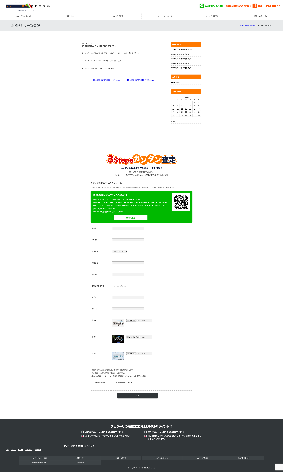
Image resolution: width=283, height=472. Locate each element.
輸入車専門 (38, 450)
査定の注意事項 (118, 16)
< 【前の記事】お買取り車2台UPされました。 (106, 80)
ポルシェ (13, 450)
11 (178, 109)
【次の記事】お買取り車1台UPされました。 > (141, 80)
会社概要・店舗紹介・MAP (259, 16)
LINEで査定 (130, 217)
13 (186, 109)
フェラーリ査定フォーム (165, 16)
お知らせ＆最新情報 (250, 25)
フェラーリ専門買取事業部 (28, 6)
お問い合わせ (80, 462)
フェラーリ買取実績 (212, 16)
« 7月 (173, 121)
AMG (7, 450)
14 (190, 109)
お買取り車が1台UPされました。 (182, 50)
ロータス (20, 450)
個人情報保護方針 (243, 458)
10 (173, 109)
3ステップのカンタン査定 (23, 16)
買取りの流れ (70, 16)
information (175, 82)
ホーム (242, 25)
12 (182, 109)
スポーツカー (28, 450)
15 (194, 109)
